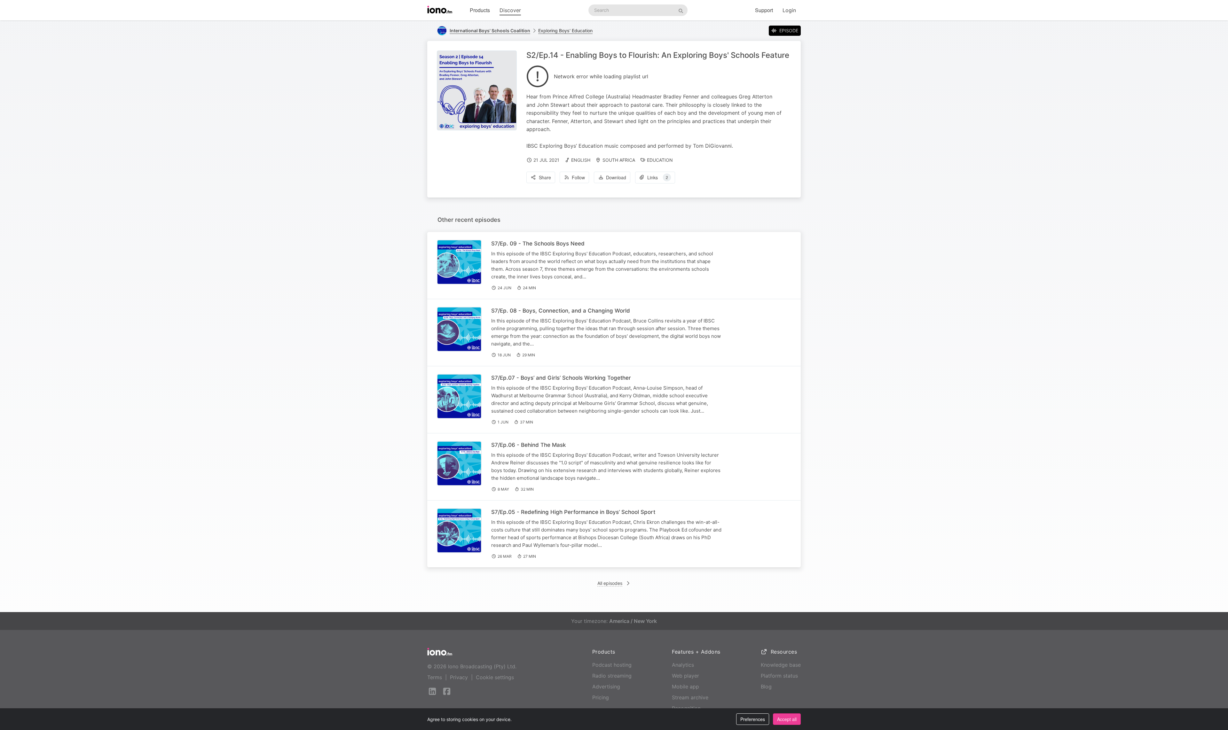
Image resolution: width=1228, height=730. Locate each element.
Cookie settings (495, 677)
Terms (434, 677)
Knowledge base (781, 665)
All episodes (609, 583)
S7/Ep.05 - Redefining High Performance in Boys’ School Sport (573, 512)
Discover (510, 10)
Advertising (606, 686)
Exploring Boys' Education (565, 30)
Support (764, 10)
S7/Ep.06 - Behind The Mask (528, 445)
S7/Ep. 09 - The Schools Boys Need (538, 243)
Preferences (752, 719)
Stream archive (690, 697)
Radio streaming (612, 675)
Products (480, 10)
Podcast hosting (612, 665)
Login (789, 10)
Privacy (459, 677)
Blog (766, 686)
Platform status (779, 675)
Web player (685, 675)
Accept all (787, 719)
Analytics (683, 665)
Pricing (600, 697)
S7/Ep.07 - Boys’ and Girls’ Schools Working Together (561, 378)
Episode (788, 30)
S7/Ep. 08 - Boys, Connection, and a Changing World (560, 310)
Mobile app (685, 686)
